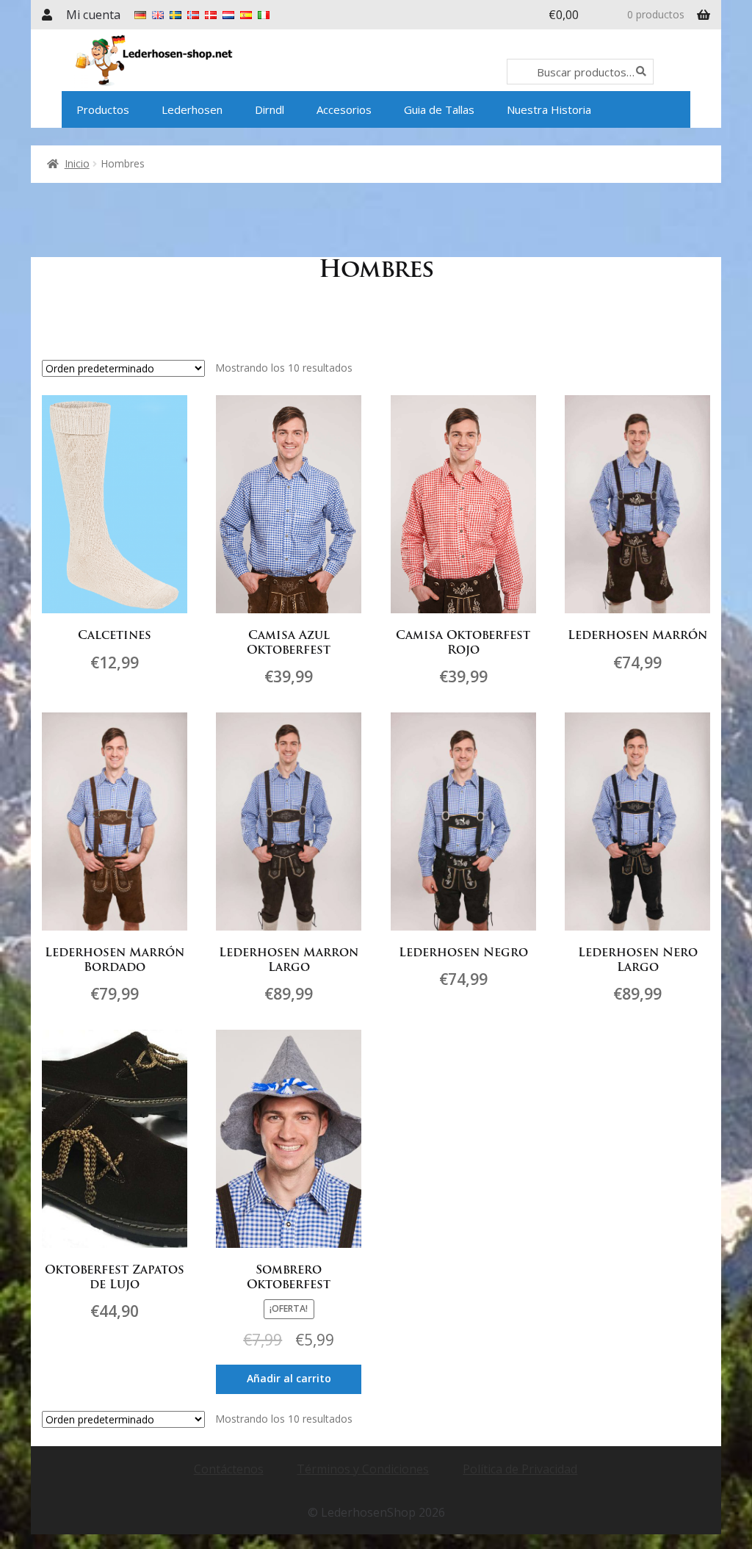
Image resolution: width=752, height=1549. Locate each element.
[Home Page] (195, 60)
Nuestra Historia (549, 109)
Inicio (77, 163)
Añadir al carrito (289, 1378)
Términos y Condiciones (363, 1469)
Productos (102, 109)
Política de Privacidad (520, 1469)
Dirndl (269, 109)
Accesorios (344, 109)
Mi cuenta (93, 15)
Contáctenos (229, 1469)
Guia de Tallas (439, 109)
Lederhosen (192, 109)
